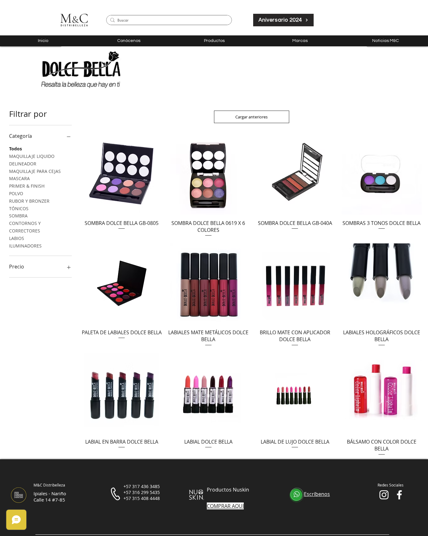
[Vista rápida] (121, 174)
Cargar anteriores (251, 117)
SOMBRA (18, 216)
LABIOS (16, 238)
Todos (15, 149)
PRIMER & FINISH (26, 186)
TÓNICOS (19, 208)
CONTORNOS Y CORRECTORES (25, 227)
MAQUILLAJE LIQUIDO (32, 156)
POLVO (16, 193)
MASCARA (19, 178)
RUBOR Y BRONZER (29, 201)
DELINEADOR (22, 164)
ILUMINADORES (25, 246)
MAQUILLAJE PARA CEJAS (35, 171)
